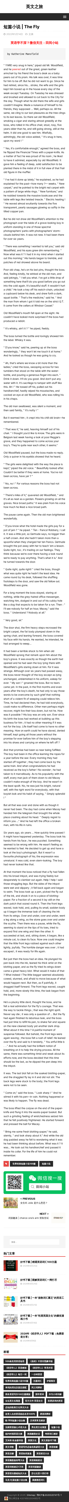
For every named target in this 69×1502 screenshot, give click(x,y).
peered (16, 69)
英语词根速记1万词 (14, 1466)
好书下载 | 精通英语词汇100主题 (38, 1261)
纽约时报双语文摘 (13, 1433)
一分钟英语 (36, 1374)
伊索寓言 (51, 1381)
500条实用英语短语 (14, 1361)
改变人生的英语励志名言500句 (20, 1414)
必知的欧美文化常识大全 (17, 1407)
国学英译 (39, 1394)
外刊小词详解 (55, 1394)
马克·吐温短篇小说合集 (16, 1480)
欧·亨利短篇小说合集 (15, 1420)
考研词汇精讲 (51, 1433)
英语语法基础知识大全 (16, 1473)
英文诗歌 (9, 1447)
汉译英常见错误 (37, 1420)
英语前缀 (53, 1447)
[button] (64, 16)
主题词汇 (37, 1381)
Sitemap (31, 1495)
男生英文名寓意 (38, 1427)
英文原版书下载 (48, 1440)
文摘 (31, 34)
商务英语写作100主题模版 (17, 1394)
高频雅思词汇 (38, 1480)
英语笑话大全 (42, 1453)
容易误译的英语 (55, 1400)
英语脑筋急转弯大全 (14, 1460)
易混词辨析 (45, 1414)
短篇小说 (46, 1163)
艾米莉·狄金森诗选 (14, 1440)
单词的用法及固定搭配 (16, 1387)
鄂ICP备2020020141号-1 (49, 1495)
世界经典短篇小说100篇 (24, 1163)
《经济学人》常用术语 (42, 1367)
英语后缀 (9, 1453)
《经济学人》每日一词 (16, 1374)
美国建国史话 (33, 1433)
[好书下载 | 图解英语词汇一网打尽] (11, 1286)
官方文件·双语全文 (34, 1400)
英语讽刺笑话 (35, 1460)
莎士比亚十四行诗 (39, 1473)
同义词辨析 (36, 1387)
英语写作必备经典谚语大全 (31, 1447)
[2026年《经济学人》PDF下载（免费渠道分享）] (11, 1340)
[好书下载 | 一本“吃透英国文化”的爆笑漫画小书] (11, 1322)
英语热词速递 (25, 1453)
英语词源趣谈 (34, 1466)
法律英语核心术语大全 (16, 1427)
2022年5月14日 (14, 34)
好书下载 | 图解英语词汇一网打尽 (38, 1279)
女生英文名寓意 (12, 1400)
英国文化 (32, 1440)
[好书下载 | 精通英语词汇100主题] (11, 1268)
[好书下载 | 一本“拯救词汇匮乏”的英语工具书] (11, 1304)
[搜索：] (34, 1242)
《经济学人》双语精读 (16, 1367)
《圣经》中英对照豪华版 (41, 1361)
